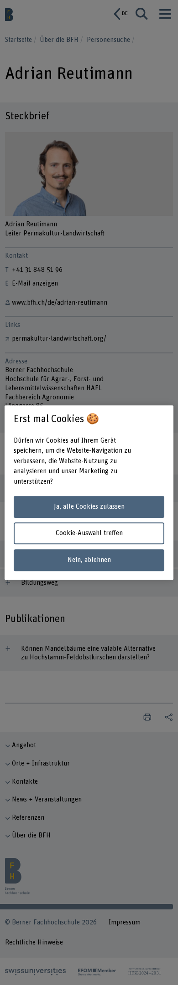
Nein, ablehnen (89, 559)
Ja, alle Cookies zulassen (89, 506)
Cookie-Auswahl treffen (89, 533)
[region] (89, 492)
